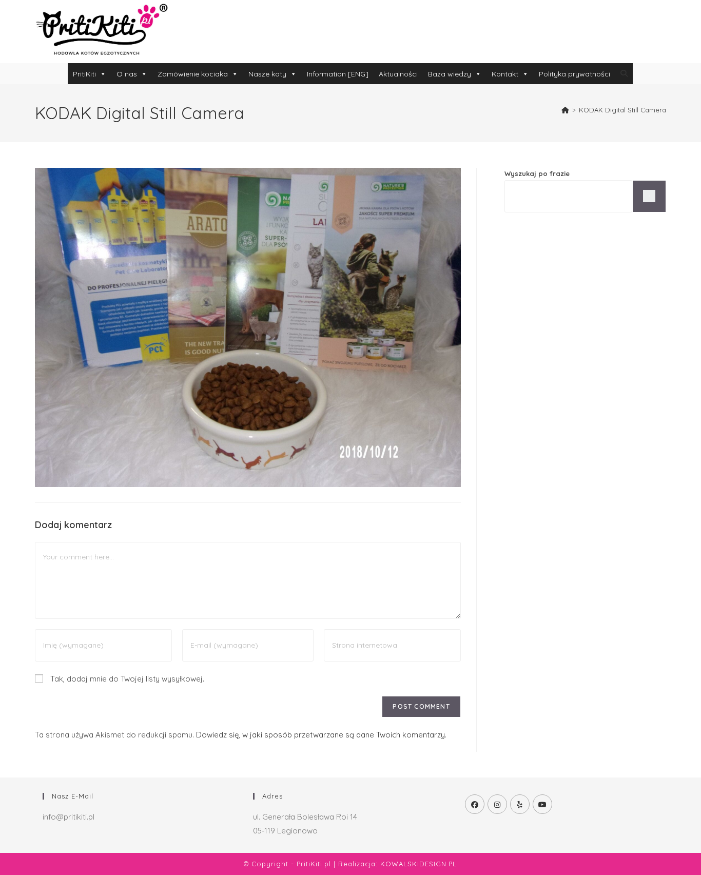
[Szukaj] (649, 196)
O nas (126, 74)
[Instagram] (497, 804)
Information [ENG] (337, 74)
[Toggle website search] (624, 73)
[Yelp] (520, 804)
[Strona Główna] (565, 110)
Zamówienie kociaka (193, 74)
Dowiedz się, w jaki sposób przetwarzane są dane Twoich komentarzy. (321, 735)
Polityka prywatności (574, 74)
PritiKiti (84, 74)
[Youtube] (542, 804)
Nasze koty (267, 74)
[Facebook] (474, 804)
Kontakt (505, 74)
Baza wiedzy (449, 74)
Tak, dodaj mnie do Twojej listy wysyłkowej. (126, 679)
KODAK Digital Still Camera (622, 110)
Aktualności (398, 74)
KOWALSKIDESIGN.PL (418, 864)
